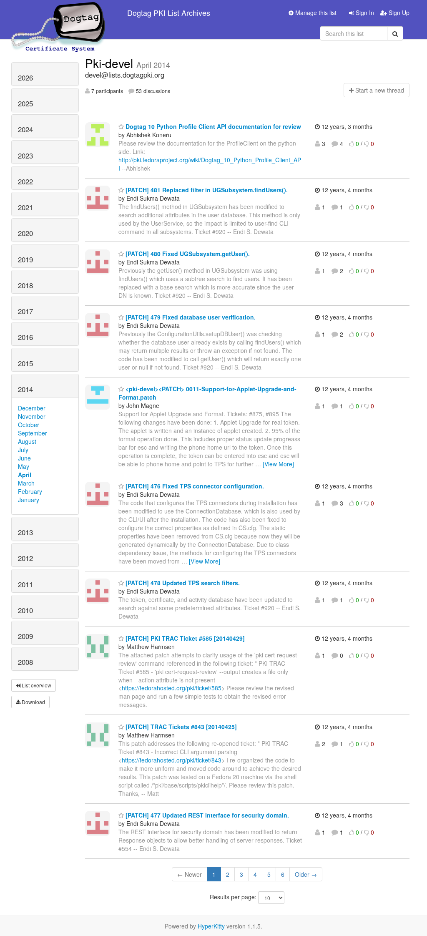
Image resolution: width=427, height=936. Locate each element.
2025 (25, 103)
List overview (35, 685)
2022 (25, 181)
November (31, 416)
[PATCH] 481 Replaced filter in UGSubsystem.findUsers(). (206, 190)
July (23, 449)
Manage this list (315, 12)
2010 (25, 610)
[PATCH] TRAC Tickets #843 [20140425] (180, 726)
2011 (25, 584)
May (23, 466)
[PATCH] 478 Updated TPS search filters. (182, 583)
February (30, 491)
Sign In (364, 12)
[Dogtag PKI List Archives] (58, 12)
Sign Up (398, 12)
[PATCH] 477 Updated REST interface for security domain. (206, 815)
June (24, 458)
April (24, 475)
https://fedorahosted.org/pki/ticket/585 (171, 688)
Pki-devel (110, 63)
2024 (25, 129)
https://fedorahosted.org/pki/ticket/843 (171, 760)
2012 (25, 558)
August (27, 441)
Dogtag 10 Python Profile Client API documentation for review (212, 126)
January (28, 500)
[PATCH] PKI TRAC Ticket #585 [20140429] (184, 638)
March (26, 483)
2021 (25, 207)
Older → (306, 874)
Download (32, 701)
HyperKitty (211, 926)
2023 (25, 156)
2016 (25, 337)
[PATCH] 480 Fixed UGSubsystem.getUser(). (187, 253)
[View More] (278, 464)
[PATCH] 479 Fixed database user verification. (190, 317)
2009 (25, 636)
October (28, 424)
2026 (25, 78)
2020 (25, 233)
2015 (25, 363)
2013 (25, 532)
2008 (25, 662)
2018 (25, 285)
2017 (25, 311)
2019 (25, 259)
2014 (25, 389)
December (31, 408)
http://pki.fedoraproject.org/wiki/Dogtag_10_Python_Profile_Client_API (209, 164)
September (32, 433)
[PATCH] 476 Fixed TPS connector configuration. (194, 486)
